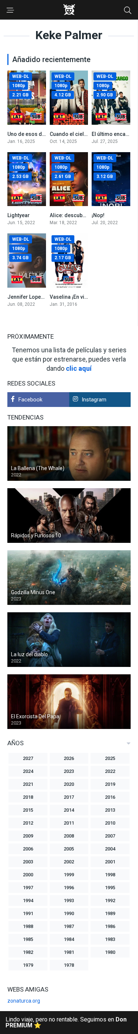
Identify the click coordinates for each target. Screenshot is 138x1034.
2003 (28, 861)
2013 (110, 810)
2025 (110, 758)
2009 (28, 836)
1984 (69, 939)
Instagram (94, 399)
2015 (28, 810)
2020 (69, 784)
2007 (110, 836)
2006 (28, 849)
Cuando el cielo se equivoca (84, 134)
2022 (110, 771)
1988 (28, 926)
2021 (28, 784)
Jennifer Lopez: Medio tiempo (43, 297)
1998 (110, 874)
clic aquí (79, 368)
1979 (28, 965)
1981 (69, 952)
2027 (28, 758)
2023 (69, 771)
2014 (69, 810)
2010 (110, 823)
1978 (69, 965)
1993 (69, 900)
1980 (110, 952)
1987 (69, 926)
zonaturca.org (23, 1001)
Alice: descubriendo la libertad (87, 215)
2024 (28, 771)
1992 (110, 900)
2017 (69, 797)
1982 (28, 952)
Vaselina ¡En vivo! (71, 297)
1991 (28, 913)
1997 (28, 887)
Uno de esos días (28, 134)
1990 (69, 913)
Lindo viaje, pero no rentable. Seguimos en (66, 1022)
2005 (69, 849)
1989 (110, 913)
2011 (69, 823)
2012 (28, 823)
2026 (69, 758)
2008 (69, 836)
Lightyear (18, 215)
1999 (69, 874)
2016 (110, 797)
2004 (110, 849)
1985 (28, 939)
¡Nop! (98, 215)
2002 (69, 861)
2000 (28, 874)
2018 (28, 797)
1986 (110, 926)
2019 (110, 784)
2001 (110, 861)
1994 (28, 900)
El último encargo (113, 134)
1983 (110, 939)
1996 (69, 887)
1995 (110, 887)
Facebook (30, 399)
